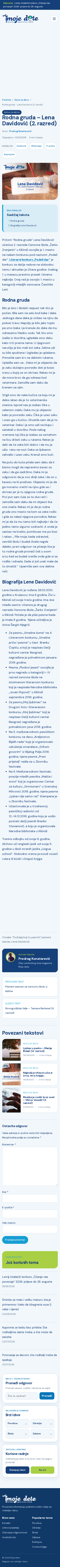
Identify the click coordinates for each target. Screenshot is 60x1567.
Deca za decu (21, 100)
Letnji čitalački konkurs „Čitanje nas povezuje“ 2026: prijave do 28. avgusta (27, 1279)
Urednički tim (9, 1537)
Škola (11, 1433)
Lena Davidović (20, 941)
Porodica (13, 1423)
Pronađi (47, 1396)
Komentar (9, 1144)
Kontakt (6, 1523)
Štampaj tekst (18, 1470)
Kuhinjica (37, 1542)
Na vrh (42, 1470)
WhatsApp (36, 146)
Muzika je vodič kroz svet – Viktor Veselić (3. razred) (39, 1100)
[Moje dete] (20, 19)
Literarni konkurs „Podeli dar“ (29, 260)
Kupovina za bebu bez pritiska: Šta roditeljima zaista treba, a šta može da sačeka (27, 1332)
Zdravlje (37, 1423)
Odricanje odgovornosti (14, 1532)
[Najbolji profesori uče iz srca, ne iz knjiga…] (11, 1074)
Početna (6, 100)
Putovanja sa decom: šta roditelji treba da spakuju (29, 1357)
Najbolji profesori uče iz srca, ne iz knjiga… (37, 1074)
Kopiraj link (9, 154)
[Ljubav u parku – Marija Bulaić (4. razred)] (11, 1050)
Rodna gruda (17, 220)
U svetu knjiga (39, 1546)
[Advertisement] (30, 59)
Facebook (21, 146)
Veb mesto (9, 1223)
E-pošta (50, 146)
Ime (5, 1192)
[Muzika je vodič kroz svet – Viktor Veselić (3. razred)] (11, 1100)
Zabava (37, 1433)
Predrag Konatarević (20, 131)
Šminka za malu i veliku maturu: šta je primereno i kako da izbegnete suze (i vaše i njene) (26, 1304)
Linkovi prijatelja (10, 1527)
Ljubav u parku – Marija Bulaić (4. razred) (37, 1049)
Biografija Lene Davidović (23, 225)
